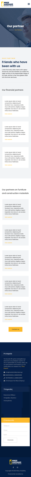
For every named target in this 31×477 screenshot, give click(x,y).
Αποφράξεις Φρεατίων (10, 398)
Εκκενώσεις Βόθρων (9, 395)
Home (11, 30)
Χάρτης (22, 381)
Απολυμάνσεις (8, 401)
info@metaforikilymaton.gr (14, 372)
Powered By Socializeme (15, 474)
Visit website (8, 114)
